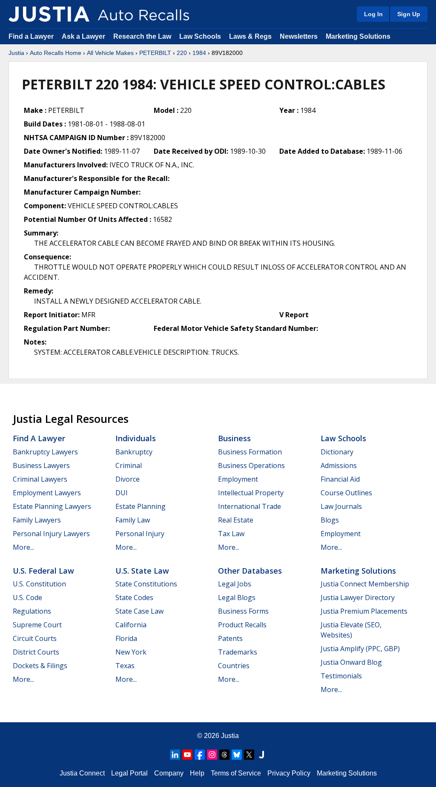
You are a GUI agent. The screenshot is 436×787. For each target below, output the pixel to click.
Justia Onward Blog (351, 662)
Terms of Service (236, 773)
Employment (238, 479)
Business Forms (243, 611)
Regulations (32, 611)
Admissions (339, 465)
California (130, 624)
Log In (373, 14)
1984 (199, 52)
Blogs (330, 520)
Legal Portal (129, 773)
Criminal (128, 465)
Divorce (127, 479)
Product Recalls (242, 624)
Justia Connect (82, 773)
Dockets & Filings (40, 665)
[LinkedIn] (175, 755)
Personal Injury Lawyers (51, 533)
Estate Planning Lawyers (52, 506)
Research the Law (142, 36)
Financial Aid (340, 479)
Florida (126, 638)
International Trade (249, 506)
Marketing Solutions (358, 36)
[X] (249, 755)
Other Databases (250, 571)
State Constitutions (146, 584)
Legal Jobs (234, 584)
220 (182, 52)
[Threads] (224, 755)
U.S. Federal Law (43, 571)
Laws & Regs (250, 36)
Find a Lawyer (31, 36)
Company (169, 773)
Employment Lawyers (47, 492)
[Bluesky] (237, 755)
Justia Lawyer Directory (358, 597)
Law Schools (200, 36)
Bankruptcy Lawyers (45, 452)
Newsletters (299, 36)
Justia (16, 52)
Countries (234, 665)
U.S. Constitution (39, 584)
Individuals (135, 438)
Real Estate (235, 520)
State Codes (134, 597)
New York (130, 652)
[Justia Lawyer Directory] (261, 755)
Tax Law (231, 533)
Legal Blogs (236, 597)
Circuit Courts (35, 638)
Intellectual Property (251, 492)
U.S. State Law (142, 571)
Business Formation (250, 452)
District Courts (36, 652)
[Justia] (49, 14)
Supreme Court (37, 624)
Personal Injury (139, 533)
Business (234, 438)
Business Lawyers (41, 465)
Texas (125, 665)
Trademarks (237, 652)
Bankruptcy (133, 452)
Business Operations (251, 465)
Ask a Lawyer (84, 36)
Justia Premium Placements (364, 611)
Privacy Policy (288, 773)
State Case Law (139, 611)
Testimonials (341, 676)
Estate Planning (140, 506)
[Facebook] (200, 755)
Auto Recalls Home (55, 52)
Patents (230, 638)
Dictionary (337, 452)
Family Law (132, 520)
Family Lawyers (37, 520)
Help (197, 773)
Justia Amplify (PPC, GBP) (360, 648)
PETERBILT (155, 52)
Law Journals (341, 506)
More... (23, 547)
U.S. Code (27, 597)
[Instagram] (212, 755)
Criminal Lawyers (40, 479)
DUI (121, 492)
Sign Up (408, 14)
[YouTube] (187, 755)
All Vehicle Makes (110, 52)
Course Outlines (346, 492)
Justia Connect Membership (365, 584)
